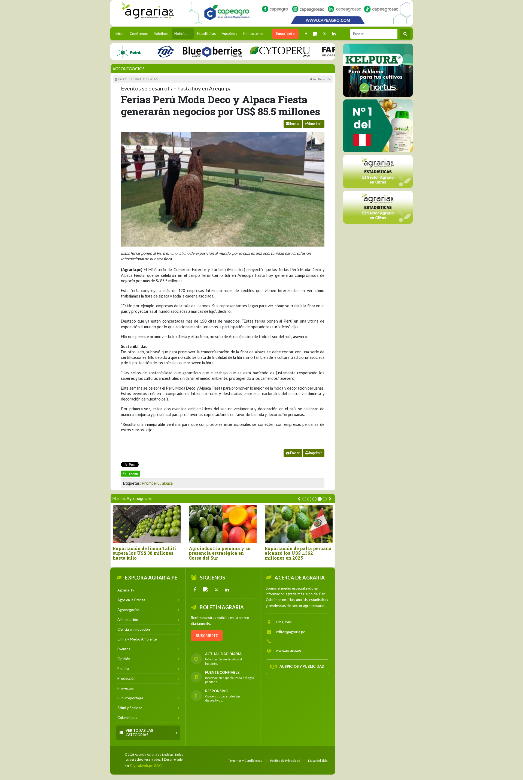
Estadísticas (206, 33)
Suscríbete (285, 33)
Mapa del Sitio (317, 760)
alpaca (167, 483)
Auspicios (229, 33)
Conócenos (139, 33)
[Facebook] (195, 589)
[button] (304, 499)
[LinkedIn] (227, 589)
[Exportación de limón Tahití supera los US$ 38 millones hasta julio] (147, 524)
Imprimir (315, 124)
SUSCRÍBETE (207, 635)
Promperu (151, 483)
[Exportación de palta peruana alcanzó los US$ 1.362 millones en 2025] (299, 524)
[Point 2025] (378, 125)
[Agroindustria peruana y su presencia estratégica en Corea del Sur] (223, 524)
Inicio (120, 33)
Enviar (295, 124)
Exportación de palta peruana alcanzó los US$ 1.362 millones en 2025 (298, 553)
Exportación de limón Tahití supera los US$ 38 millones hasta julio (144, 553)
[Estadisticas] (378, 171)
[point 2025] (111, 51)
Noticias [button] (181, 33)
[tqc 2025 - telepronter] (147, 51)
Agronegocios (128, 68)
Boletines (161, 33)
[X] (216, 589)
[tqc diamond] (378, 70)
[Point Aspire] (300, 13)
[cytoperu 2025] (262, 51)
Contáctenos (253, 33)
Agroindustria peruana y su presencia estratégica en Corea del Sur (220, 553)
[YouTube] (206, 589)
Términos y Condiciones (245, 760)
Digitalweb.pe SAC (146, 765)
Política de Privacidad (285, 760)
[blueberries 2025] (194, 51)
